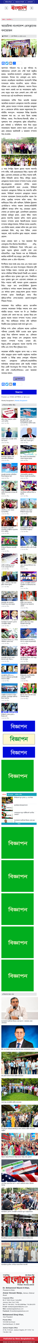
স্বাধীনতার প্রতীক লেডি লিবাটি (28, 547)
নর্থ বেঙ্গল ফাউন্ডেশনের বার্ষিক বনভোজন (12, 1076)
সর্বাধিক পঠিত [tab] (18, 794)
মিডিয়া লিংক (8, 2)
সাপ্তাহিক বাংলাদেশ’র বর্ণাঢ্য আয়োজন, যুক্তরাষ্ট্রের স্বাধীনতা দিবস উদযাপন (9, 696)
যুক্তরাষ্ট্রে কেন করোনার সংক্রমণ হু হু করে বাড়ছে (8, 603)
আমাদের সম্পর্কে (19, 2)
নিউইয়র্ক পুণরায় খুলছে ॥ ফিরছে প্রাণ (8, 715)
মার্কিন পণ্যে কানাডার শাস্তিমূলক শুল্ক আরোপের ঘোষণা (27, 604)
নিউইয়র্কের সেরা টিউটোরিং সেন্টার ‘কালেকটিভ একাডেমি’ (27, 677)
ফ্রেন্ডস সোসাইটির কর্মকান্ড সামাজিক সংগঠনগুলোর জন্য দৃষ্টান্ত (28, 584)
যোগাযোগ (30, 2)
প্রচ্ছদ (3, 19)
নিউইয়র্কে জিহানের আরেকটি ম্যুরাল (8, 548)
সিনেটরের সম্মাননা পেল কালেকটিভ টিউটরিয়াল (7, 457)
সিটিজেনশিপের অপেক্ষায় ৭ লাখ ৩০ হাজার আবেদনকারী (28, 640)
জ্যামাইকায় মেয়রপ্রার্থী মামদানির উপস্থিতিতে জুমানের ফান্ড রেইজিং (9, 529)
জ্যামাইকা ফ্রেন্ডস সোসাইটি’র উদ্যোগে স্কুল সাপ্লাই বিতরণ (17, 1212)
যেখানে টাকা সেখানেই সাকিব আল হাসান (9, 440)
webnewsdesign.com (28, 1342)
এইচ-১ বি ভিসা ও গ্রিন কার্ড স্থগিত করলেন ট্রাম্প (8, 584)
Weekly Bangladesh (21, 400)
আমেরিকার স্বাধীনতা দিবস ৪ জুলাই (28, 493)
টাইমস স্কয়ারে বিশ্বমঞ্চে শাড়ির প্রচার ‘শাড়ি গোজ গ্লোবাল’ (16, 1157)
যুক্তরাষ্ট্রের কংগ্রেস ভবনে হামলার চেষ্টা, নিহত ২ (7, 658)
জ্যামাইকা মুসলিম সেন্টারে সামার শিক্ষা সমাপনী (14, 1264)
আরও (19, 824)
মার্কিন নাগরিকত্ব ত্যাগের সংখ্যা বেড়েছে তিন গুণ (7, 566)
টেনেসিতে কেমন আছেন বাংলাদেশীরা (7, 511)
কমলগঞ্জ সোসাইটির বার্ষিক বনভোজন (11, 1102)
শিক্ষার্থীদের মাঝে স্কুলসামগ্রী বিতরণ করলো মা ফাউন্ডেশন (17, 1238)
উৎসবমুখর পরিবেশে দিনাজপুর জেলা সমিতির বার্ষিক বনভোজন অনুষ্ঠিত (18, 1129)
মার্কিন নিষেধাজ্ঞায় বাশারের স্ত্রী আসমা (9, 493)
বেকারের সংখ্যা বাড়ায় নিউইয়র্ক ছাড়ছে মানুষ (26, 511)
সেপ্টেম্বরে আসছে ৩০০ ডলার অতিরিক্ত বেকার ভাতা (9, 640)
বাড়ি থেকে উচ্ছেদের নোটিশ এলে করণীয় (8, 420)
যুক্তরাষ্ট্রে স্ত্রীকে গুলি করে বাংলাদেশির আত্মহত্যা (26, 528)
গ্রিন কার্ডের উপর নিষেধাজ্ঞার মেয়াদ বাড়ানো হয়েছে (27, 457)
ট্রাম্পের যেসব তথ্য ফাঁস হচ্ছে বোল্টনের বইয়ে (28, 695)
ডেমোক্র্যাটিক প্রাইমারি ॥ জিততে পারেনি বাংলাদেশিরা (27, 475)
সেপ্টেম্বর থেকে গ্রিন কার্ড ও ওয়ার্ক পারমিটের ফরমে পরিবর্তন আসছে (17, 1184)
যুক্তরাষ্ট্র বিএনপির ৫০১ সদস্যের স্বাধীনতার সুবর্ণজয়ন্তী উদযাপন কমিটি (9, 677)
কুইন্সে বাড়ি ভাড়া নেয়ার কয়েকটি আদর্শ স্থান (26, 623)
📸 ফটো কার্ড (19, 379)
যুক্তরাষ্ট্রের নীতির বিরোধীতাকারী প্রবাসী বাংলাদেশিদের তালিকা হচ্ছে (27, 421)
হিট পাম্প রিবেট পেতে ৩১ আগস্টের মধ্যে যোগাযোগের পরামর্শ (18, 1049)
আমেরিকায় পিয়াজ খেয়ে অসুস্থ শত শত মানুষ (28, 658)
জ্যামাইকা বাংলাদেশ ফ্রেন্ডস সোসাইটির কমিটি (9, 623)
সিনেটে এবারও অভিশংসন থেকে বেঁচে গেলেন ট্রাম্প (27, 440)
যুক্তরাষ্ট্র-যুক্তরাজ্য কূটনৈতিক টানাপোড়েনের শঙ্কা (8, 475)
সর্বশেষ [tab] (4, 794)
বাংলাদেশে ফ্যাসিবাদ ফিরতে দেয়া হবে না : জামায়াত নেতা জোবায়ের (16, 1022)
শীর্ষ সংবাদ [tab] (10, 794)
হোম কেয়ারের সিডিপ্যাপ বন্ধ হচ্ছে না (28, 566)
